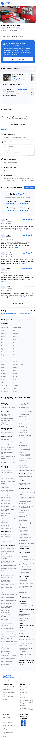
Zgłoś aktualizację (25, 313)
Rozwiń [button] (3, 129)
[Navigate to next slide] (33, 69)
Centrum (10, 30)
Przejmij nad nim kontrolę (8, 313)
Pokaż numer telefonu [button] (18, 137)
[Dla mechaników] (30, 3)
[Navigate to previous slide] (28, 69)
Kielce (15, 30)
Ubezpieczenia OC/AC (26, 703)
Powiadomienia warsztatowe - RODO (26, 709)
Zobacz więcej (18, 303)
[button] (9, 733)
